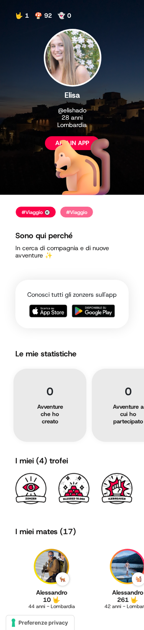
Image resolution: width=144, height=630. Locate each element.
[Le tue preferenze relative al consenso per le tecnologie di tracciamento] (40, 622)
